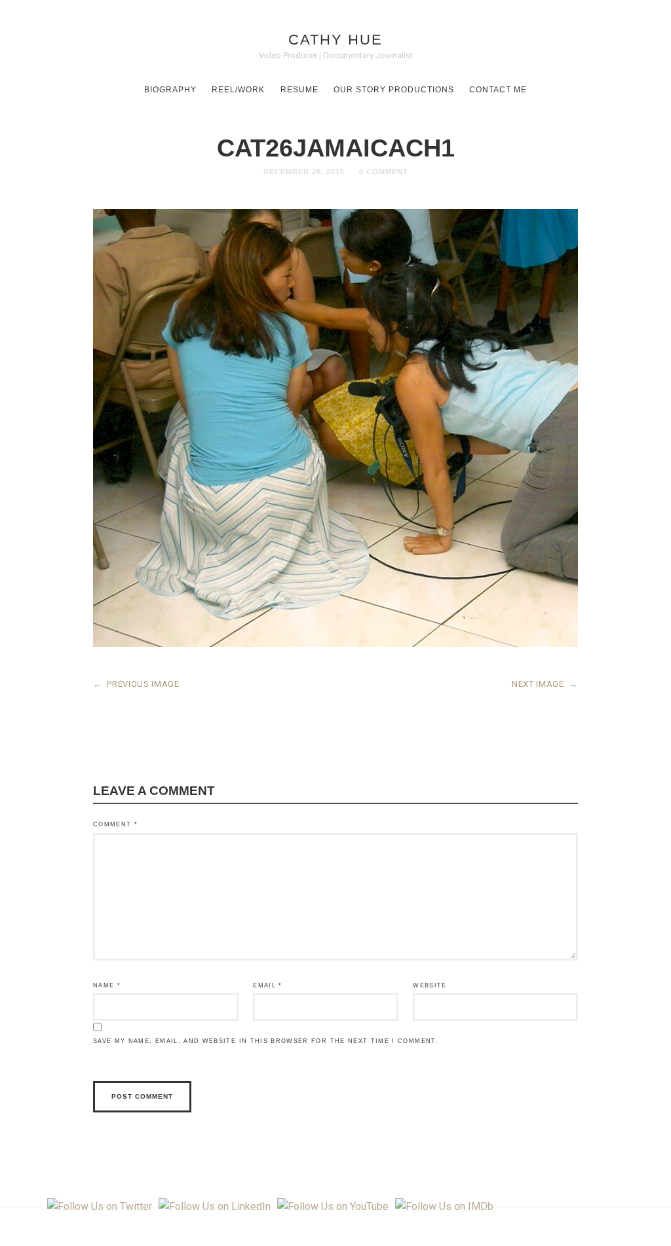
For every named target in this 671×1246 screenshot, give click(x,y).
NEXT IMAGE (545, 684)
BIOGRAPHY (170, 89)
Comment (115, 824)
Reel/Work (238, 89)
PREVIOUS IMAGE (136, 684)
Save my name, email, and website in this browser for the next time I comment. (265, 1041)
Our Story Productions (394, 89)
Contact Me (498, 89)
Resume (299, 89)
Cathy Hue (335, 39)
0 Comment (383, 171)
